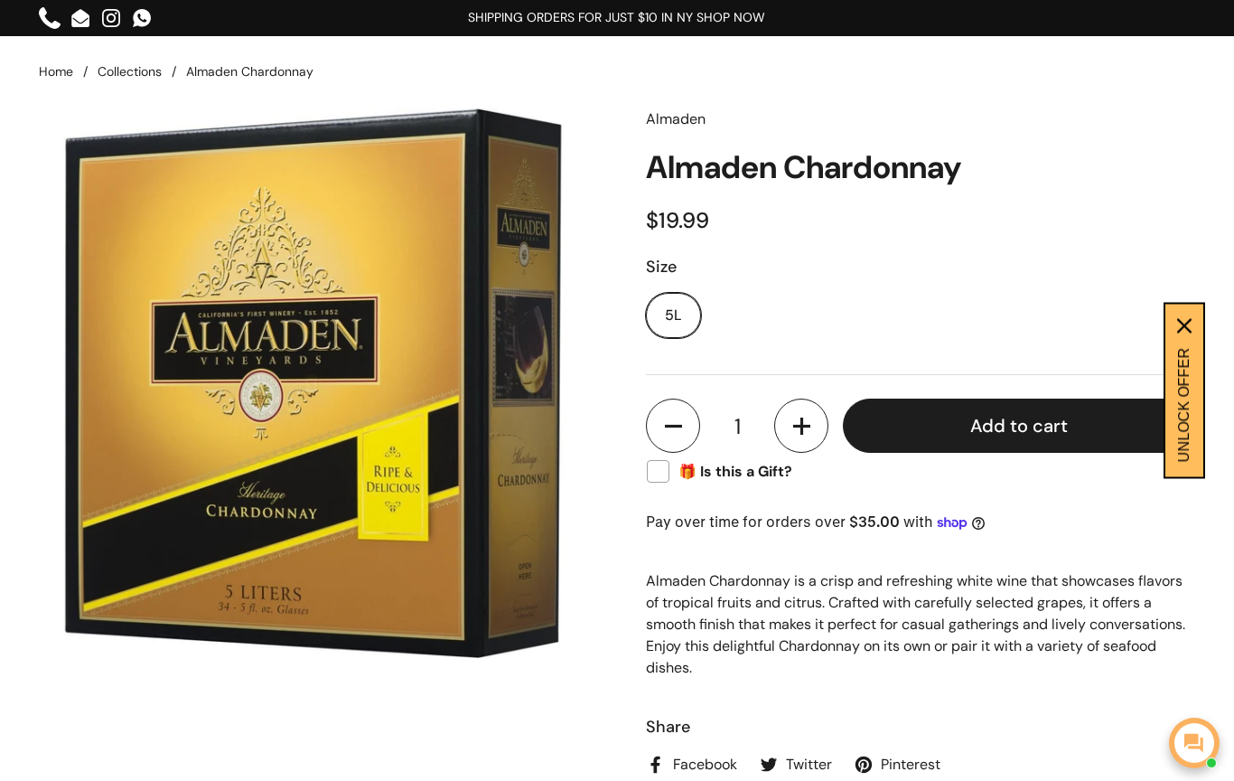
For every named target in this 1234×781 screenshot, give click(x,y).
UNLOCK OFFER (1184, 405)
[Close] (1184, 326)
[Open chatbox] (1194, 743)
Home (56, 71)
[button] (673, 426)
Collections (130, 71)
